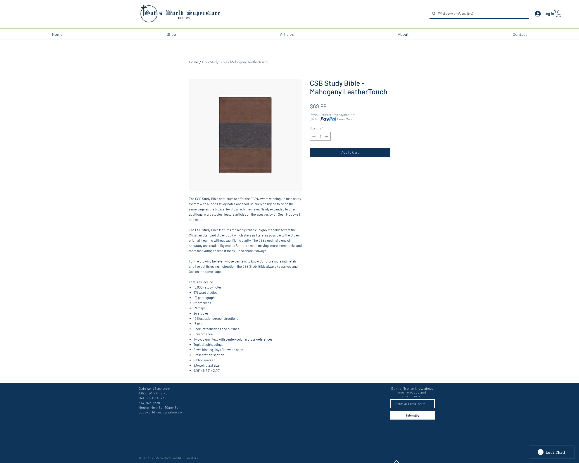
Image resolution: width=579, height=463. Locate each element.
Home (193, 62)
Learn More (344, 119)
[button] (558, 13)
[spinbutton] (320, 136)
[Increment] (327, 136)
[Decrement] (313, 136)
